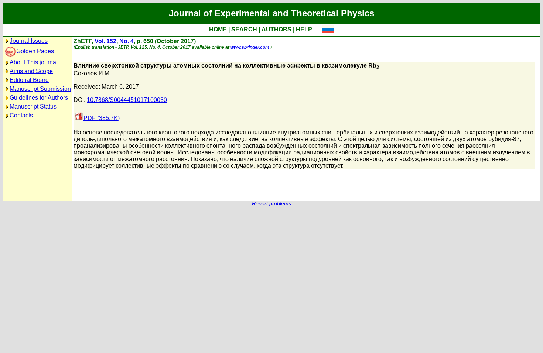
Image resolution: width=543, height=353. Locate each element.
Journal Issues (29, 41)
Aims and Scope (31, 71)
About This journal (34, 62)
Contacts (21, 115)
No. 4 (126, 41)
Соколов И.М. (92, 73)
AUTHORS (276, 29)
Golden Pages (35, 51)
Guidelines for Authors (39, 98)
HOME (218, 29)
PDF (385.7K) (101, 118)
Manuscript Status (33, 106)
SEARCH (244, 29)
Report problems (271, 203)
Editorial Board (29, 80)
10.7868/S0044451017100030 (127, 100)
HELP (304, 29)
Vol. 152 (105, 41)
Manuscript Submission (40, 89)
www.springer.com (249, 47)
